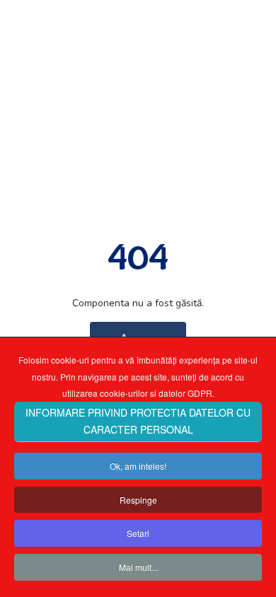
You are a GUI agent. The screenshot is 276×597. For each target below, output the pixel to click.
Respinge (138, 500)
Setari (138, 533)
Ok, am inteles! (138, 466)
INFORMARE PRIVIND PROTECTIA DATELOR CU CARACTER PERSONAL (138, 420)
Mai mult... (138, 567)
